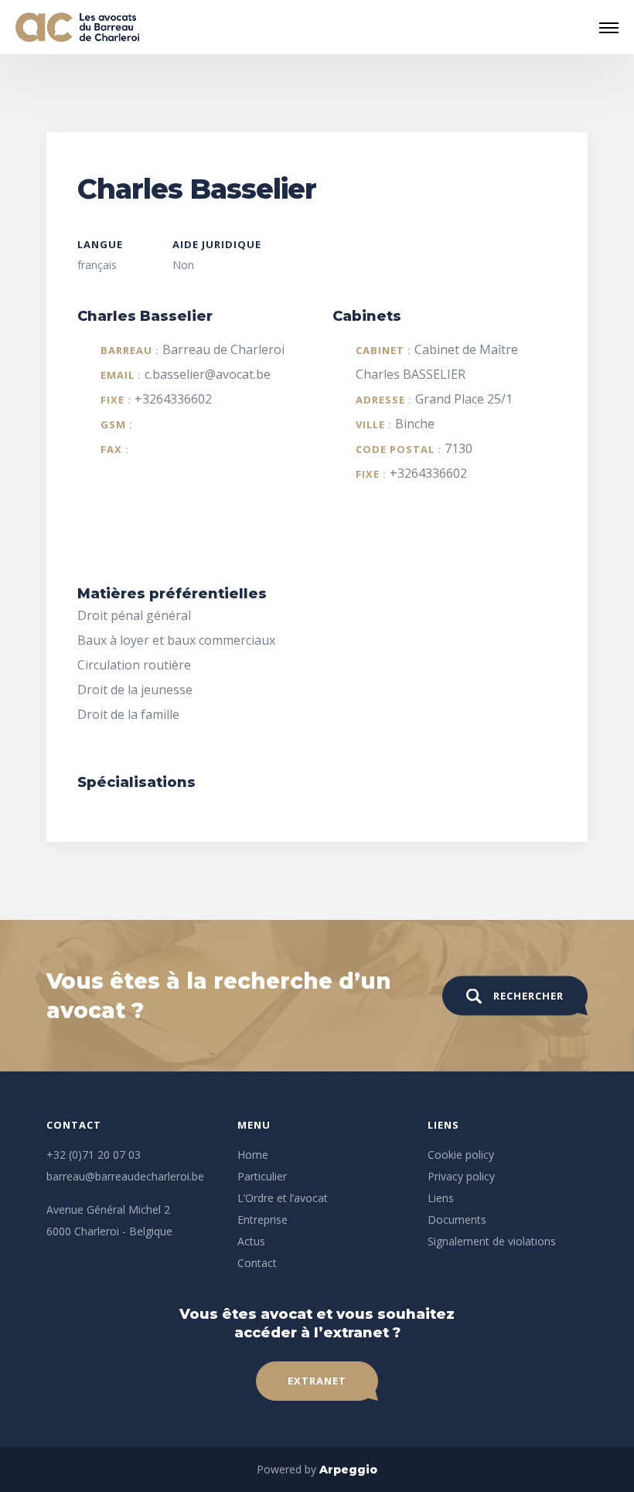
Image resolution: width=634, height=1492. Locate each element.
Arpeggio (348, 1470)
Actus (251, 1241)
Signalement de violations (492, 1241)
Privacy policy (461, 1176)
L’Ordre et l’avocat (282, 1198)
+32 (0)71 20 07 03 (93, 1154)
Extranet (317, 1381)
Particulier (262, 1176)
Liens (441, 1198)
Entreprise (262, 1219)
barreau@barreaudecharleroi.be (125, 1176)
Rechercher (528, 996)
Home (252, 1154)
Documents (457, 1219)
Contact (257, 1262)
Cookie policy (461, 1154)
